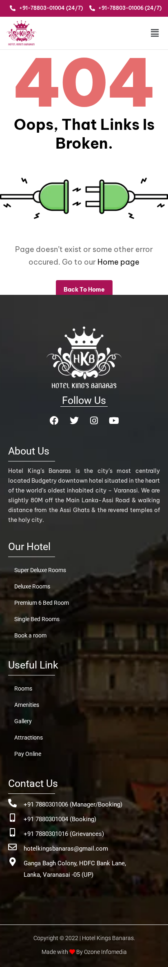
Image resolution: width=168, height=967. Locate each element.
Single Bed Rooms (37, 619)
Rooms (23, 688)
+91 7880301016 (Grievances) (64, 834)
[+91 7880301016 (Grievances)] (12, 832)
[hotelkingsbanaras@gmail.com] (12, 847)
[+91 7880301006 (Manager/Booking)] (12, 803)
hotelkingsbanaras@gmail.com (66, 848)
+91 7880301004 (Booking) (60, 819)
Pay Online (27, 754)
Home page (118, 262)
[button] (148, 32)
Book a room (30, 635)
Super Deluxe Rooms (40, 570)
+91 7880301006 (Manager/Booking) (73, 804)
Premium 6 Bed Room (41, 602)
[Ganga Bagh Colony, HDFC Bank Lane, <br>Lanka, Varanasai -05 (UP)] (12, 862)
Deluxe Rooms (32, 586)
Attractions (28, 737)
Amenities (26, 705)
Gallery (23, 721)
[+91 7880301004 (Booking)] (12, 817)
